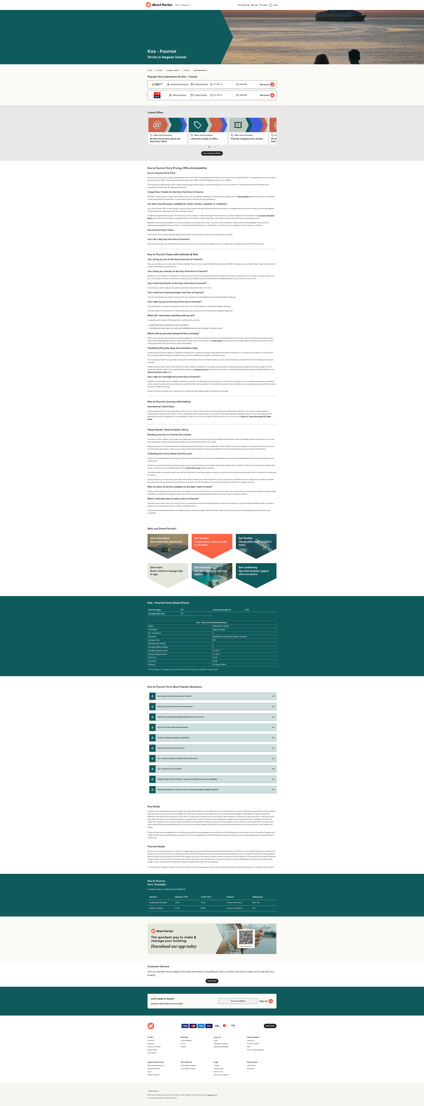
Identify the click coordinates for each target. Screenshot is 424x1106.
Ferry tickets (152, 1053)
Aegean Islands (173, 70)
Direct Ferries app (193, 468)
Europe (160, 70)
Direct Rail (250, 1068)
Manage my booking (221, 1043)
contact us (210, 1095)
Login (216, 1040)
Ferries (183, 1043)
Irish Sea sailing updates (255, 1050)
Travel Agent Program (188, 1068)
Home (150, 70)
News (149, 1072)
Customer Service (253, 1043)
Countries (151, 1040)
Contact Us (251, 1040)
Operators (151, 1043)
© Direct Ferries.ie (153, 1091)
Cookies (216, 1065)
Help (248, 1047)
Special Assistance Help (157, 372)
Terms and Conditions (221, 1075)
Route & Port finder (154, 1047)
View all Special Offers (212, 153)
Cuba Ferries (251, 1065)
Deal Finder (217, 341)
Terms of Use (218, 1072)
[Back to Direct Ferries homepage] (159, 5)
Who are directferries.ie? (156, 1065)
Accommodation (186, 1040)
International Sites (154, 1068)
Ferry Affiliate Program (188, 1065)
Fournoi (187, 70)
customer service (201, 369)
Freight (183, 1047)
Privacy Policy (218, 1068)
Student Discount (153, 1075)
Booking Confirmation (221, 1047)
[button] (212, 696)
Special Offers (243, 197)
